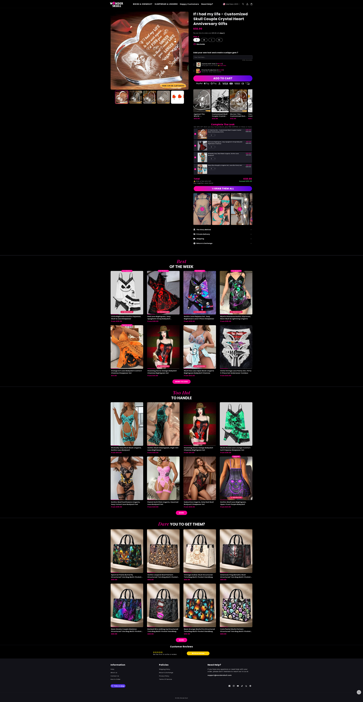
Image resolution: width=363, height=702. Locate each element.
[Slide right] (186, 97)
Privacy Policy (164, 676)
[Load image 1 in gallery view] (121, 97)
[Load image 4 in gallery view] (163, 97)
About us (114, 673)
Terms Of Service (165, 679)
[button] (243, 4)
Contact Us (115, 676)
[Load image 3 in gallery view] (149, 97)
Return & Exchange (166, 673)
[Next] (249, 209)
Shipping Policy (164, 669)
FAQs (112, 669)
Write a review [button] (198, 653)
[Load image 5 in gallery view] (177, 97)
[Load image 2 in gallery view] (135, 97)
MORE (181, 513)
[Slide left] (113, 97)
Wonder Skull (184, 698)
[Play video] (202, 209)
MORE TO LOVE (181, 382)
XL (219, 40)
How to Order (115, 679)
